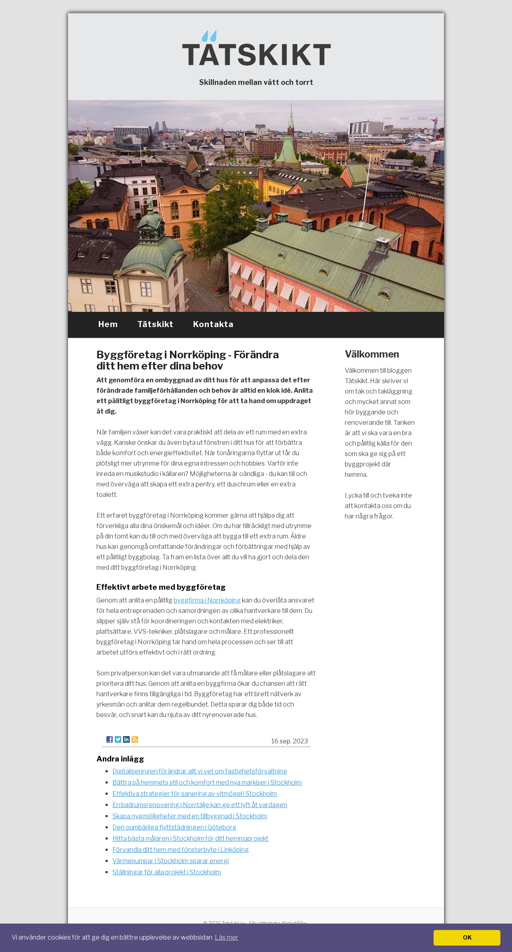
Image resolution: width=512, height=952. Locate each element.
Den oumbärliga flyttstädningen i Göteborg (174, 827)
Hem (108, 324)
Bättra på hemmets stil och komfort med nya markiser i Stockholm (207, 782)
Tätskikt (155, 324)
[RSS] (135, 739)
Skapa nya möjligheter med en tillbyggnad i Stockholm (189, 816)
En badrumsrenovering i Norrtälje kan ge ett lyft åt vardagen (199, 805)
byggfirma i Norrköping (207, 600)
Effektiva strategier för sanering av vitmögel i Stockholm (194, 793)
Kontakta (213, 324)
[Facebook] (109, 739)
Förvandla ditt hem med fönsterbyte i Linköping (180, 850)
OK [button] (467, 937)
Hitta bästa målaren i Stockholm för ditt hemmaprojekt (190, 838)
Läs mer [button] (226, 937)
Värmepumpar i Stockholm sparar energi (170, 861)
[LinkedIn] (126, 739)
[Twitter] (118, 739)
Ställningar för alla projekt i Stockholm (166, 872)
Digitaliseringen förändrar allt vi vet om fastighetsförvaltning (199, 771)
